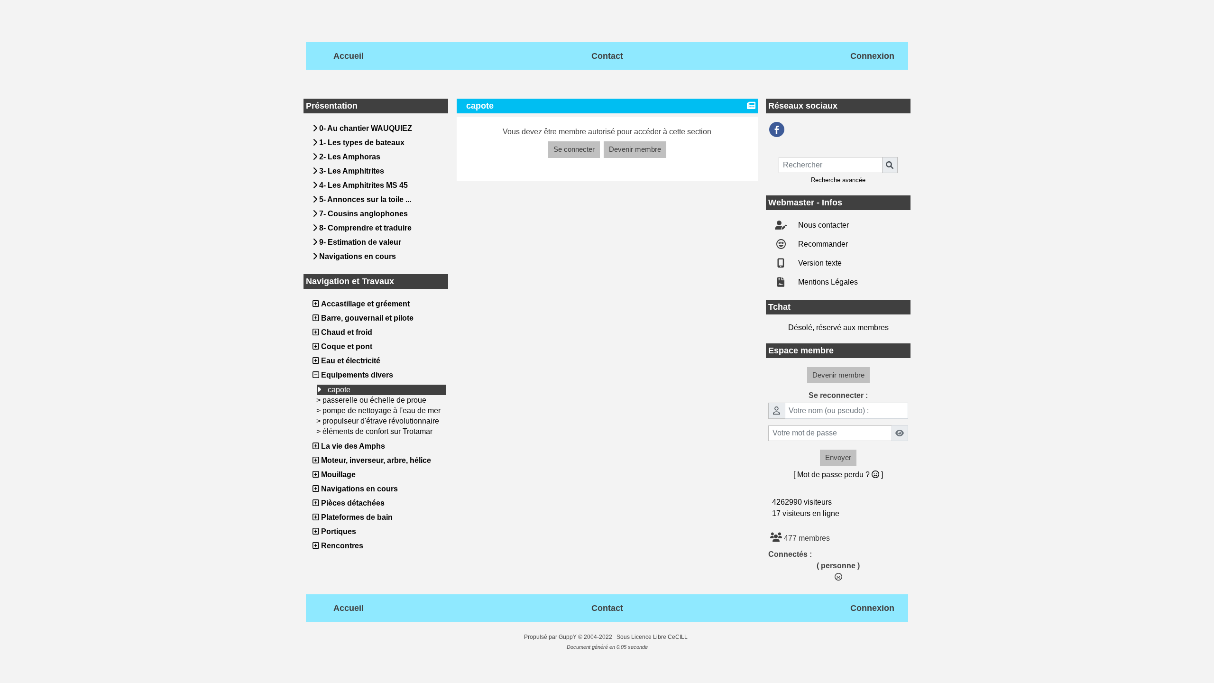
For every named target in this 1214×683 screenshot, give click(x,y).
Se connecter (574, 149)
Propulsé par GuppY (551, 637)
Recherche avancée (838, 180)
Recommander (822, 244)
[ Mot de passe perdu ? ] (838, 475)
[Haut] (1199, 279)
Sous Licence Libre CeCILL (652, 637)
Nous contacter (822, 225)
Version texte (819, 263)
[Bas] (1199, 316)
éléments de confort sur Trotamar (377, 431)
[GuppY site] (516, 637)
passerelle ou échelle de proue (374, 400)
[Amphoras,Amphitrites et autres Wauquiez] (776, 129)
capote (339, 390)
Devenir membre (635, 149)
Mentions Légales (827, 282)
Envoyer (838, 457)
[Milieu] (1199, 297)
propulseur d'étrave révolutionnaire (380, 421)
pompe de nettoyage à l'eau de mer (381, 410)
